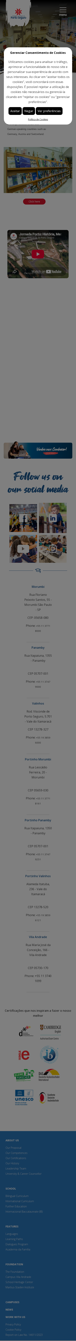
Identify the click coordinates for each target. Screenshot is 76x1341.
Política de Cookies (38, 119)
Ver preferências (49, 111)
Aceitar (15, 111)
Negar (28, 111)
